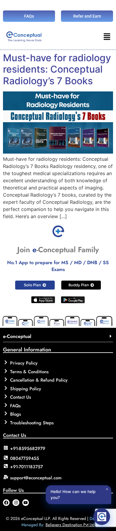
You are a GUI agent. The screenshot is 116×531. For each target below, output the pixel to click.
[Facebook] (6, 502)
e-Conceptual (17, 336)
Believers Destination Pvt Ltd (70, 525)
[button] (107, 37)
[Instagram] (15, 502)
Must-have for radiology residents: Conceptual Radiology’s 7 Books (57, 69)
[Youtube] (25, 502)
